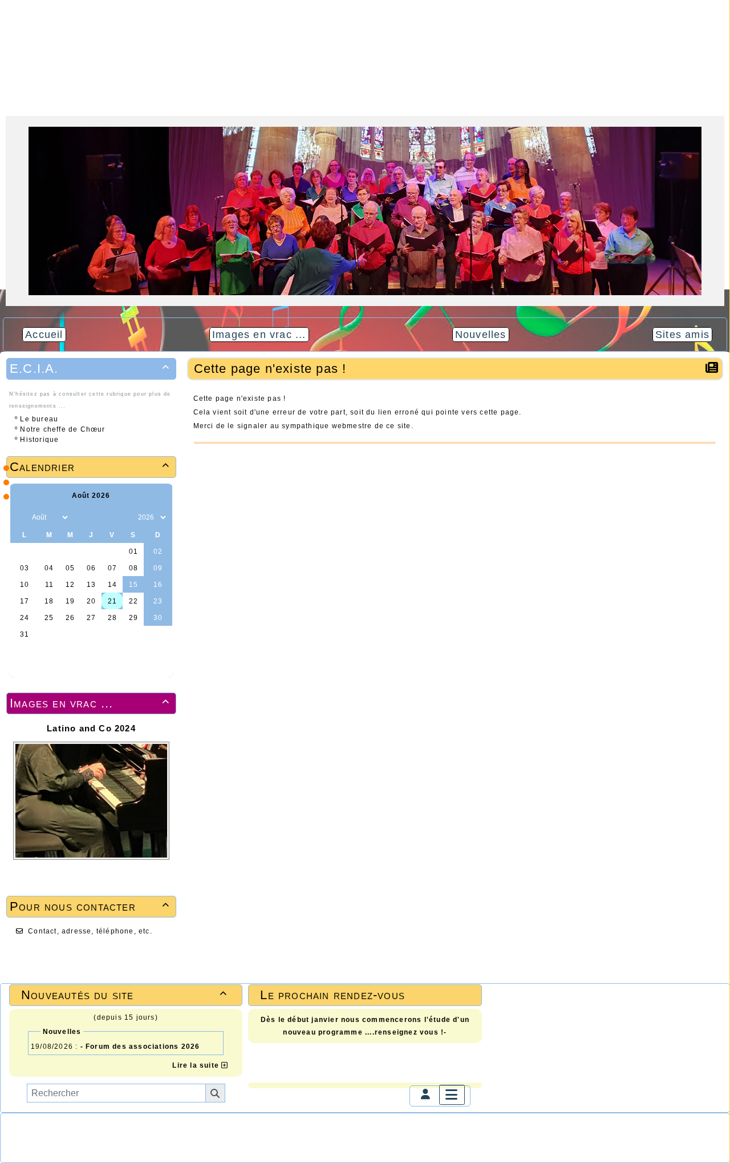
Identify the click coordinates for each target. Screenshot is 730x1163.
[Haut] (6, 468)
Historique (39, 440)
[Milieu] (6, 482)
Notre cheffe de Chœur (62, 429)
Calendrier (89, 467)
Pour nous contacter (89, 906)
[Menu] (451, 1095)
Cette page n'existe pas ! (270, 368)
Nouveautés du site (124, 995)
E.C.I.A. (89, 368)
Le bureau (39, 419)
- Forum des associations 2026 (140, 1047)
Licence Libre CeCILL (118, 1137)
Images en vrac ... (89, 703)
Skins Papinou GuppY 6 (45, 1137)
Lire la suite (196, 1065)
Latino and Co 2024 (91, 728)
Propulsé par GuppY (39, 1127)
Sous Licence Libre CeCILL (157, 1127)
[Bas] (6, 497)
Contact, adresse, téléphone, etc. (90, 931)
